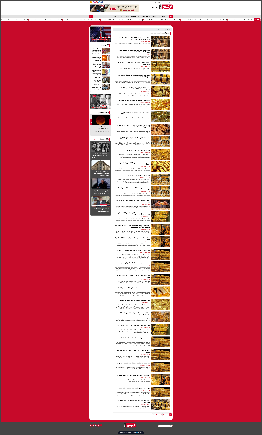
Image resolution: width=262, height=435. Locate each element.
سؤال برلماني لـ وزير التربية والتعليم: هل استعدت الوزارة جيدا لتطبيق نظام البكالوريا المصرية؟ (31, 20)
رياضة (139, 16)
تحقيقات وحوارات (146, 16)
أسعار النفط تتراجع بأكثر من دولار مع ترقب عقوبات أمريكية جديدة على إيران (108, 20)
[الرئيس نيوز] (166, 7)
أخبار (167, 16)
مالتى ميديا (126, 16)
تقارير (159, 16)
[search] (91, 16)
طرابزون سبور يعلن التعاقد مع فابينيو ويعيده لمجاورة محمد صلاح (72, 20)
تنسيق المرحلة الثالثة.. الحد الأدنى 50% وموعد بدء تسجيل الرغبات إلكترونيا (188, 20)
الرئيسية (169, 29)
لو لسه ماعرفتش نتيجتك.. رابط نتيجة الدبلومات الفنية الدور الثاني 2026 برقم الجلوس (148, 20)
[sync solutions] (139, 432)
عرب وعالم (120, 16)
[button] (91, 122)
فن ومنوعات (133, 16)
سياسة (163, 16)
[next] (153, 414)
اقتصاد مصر (153, 16)
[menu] (115, 16)
